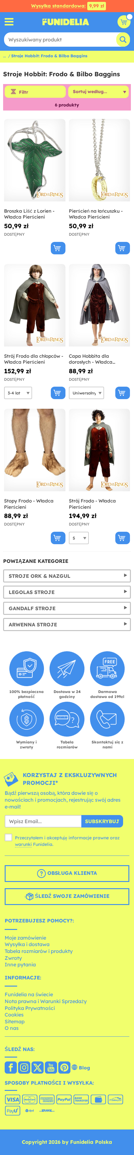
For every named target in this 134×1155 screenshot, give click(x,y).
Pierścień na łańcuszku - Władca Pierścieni (96, 214)
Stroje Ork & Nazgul (39, 576)
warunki (23, 844)
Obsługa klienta (71, 873)
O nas (12, 1028)
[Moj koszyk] (124, 21)
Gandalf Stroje (32, 608)
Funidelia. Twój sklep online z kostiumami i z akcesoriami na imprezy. (65, 21)
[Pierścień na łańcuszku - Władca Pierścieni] (99, 160)
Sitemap (15, 1021)
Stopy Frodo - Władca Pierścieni (29, 504)
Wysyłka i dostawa (27, 944)
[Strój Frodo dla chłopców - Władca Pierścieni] (34, 305)
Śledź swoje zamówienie (71, 896)
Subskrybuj (102, 821)
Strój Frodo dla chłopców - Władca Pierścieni (33, 359)
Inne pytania (20, 964)
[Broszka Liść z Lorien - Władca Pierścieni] (34, 160)
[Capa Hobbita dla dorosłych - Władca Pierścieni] (99, 305)
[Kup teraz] (58, 248)
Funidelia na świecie (29, 994)
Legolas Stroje (32, 592)
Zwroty (13, 958)
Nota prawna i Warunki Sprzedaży (46, 1001)
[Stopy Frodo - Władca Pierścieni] (34, 450)
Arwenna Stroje (33, 624)
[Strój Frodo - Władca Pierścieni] (99, 450)
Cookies (14, 1014)
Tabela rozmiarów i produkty (39, 951)
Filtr (23, 92)
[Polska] (11, 1068)
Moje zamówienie (25, 938)
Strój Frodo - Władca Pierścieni (92, 504)
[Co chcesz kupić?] (9, 22)
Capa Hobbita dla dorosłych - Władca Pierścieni (90, 359)
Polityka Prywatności (30, 1008)
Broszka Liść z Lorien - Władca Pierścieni (29, 214)
